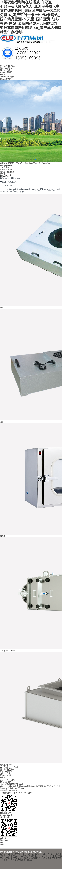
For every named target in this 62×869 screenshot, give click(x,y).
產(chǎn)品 (4, 840)
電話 (2, 842)
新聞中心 (3, 75)
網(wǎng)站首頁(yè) (7, 66)
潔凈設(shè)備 (44, 163)
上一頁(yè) (4, 767)
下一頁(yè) (14, 767)
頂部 (2, 844)
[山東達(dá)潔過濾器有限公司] (28, 43)
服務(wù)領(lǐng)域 (7, 77)
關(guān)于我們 (6, 72)
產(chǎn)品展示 (6, 68)
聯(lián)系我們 (5, 79)
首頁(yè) (19, 163)
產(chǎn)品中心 (31, 163)
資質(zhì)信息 (5, 70)
